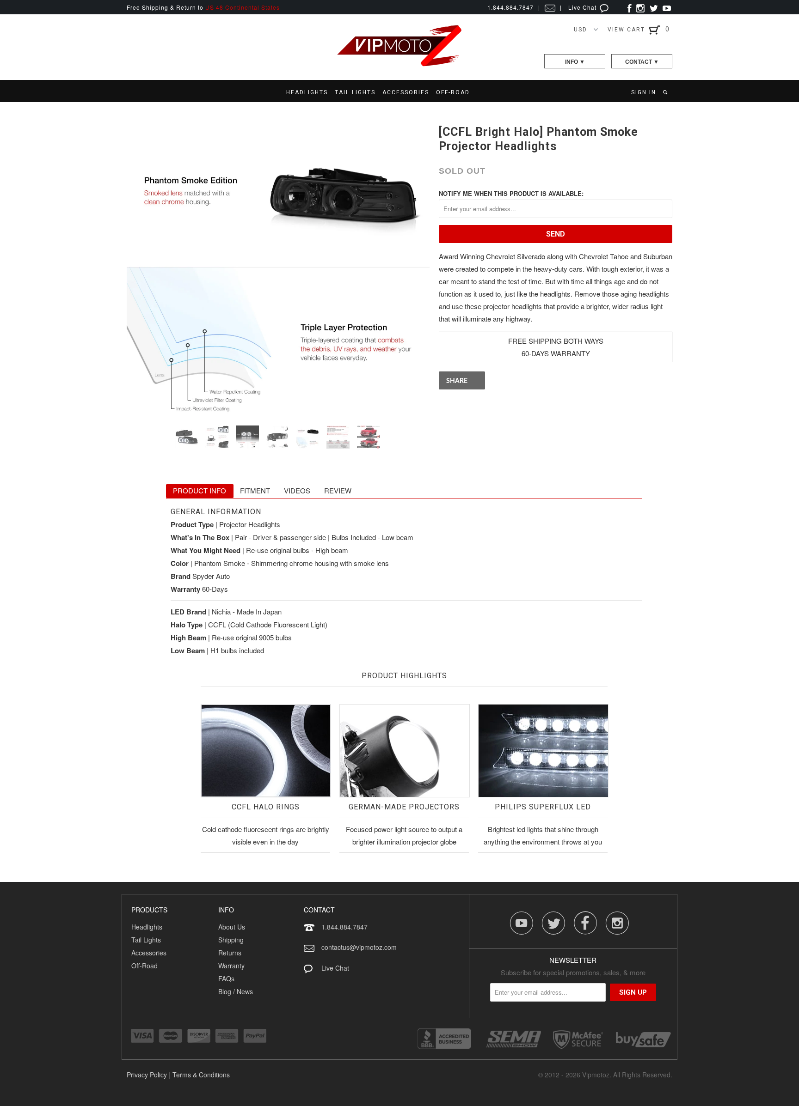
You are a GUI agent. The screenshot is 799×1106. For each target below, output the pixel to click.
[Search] (666, 92)
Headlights (146, 926)
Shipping (231, 939)
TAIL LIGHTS (355, 92)
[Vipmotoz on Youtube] (666, 7)
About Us (231, 926)
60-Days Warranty (556, 353)
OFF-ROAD (453, 92)
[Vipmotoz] (399, 64)
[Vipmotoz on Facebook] (629, 7)
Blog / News (235, 991)
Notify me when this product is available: (511, 193)
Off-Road (144, 965)
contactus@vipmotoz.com (359, 947)
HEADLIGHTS (307, 92)
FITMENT (255, 490)
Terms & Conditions (201, 1074)
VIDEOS (297, 490)
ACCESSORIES (405, 92)
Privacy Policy (147, 1074)
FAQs (226, 978)
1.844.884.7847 (344, 926)
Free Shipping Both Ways (555, 341)
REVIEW (337, 490)
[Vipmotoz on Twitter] (653, 7)
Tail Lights (146, 939)
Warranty (231, 965)
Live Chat (583, 7)
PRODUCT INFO (199, 490)
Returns (229, 952)
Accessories (148, 952)
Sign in (643, 92)
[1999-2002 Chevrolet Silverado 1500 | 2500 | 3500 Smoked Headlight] (278, 267)
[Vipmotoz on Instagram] (640, 7)
